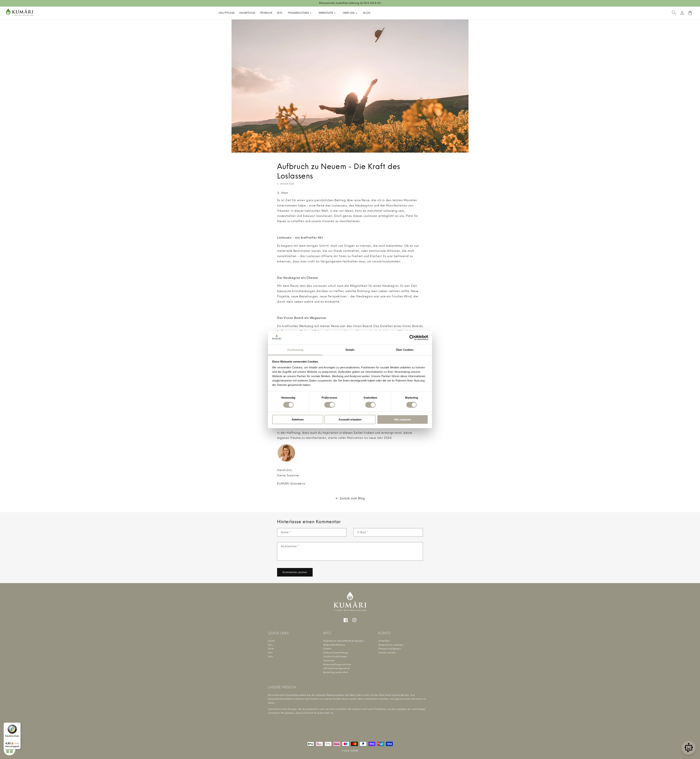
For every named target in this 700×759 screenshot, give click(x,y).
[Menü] (18, 725)
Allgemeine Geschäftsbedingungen (343, 641)
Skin (270, 645)
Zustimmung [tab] (295, 349)
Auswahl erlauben (350, 419)
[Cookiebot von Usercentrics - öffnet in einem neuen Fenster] (412, 337)
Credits (327, 648)
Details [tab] (350, 349)
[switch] (329, 405)
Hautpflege (227, 12)
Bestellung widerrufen (335, 672)
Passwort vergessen (389, 648)
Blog (367, 12)
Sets (279, 12)
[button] (674, 13)
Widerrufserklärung (334, 645)
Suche (271, 641)
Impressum (329, 660)
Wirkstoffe (326, 12)
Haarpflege (247, 12)
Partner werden (387, 652)
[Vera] (689, 748)
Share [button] (284, 192)
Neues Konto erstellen (391, 645)
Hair (270, 652)
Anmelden (384, 641)
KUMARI (354, 751)
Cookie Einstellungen (335, 656)
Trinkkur (266, 12)
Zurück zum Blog (352, 498)
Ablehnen (297, 419)
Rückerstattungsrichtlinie (337, 664)
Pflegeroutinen (299, 12)
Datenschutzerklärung (335, 652)
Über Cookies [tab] (404, 349)
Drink (271, 648)
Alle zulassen (402, 419)
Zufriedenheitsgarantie (336, 668)
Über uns (349, 12)
